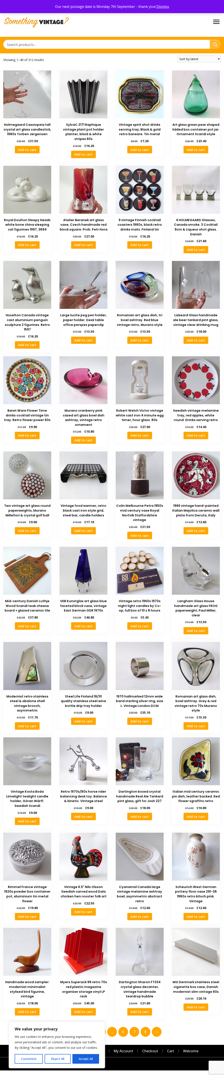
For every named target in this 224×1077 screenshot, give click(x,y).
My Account (123, 1051)
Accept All (86, 1059)
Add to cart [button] (27, 149)
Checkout (150, 1051)
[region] (57, 1045)
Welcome (190, 1051)
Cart (170, 1051)
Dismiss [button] (162, 6)
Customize (29, 1059)
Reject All (57, 1059)
